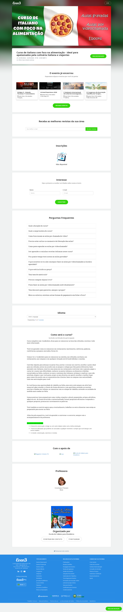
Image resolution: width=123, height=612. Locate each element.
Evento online (40, 567)
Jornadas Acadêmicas (42, 580)
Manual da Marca (43, 601)
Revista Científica (67, 564)
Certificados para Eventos (70, 587)
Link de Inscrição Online (69, 583)
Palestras (38, 585)
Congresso (39, 571)
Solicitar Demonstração (96, 567)
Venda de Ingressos (68, 569)
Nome (31, 190)
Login (107, 3)
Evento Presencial (41, 564)
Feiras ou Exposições (41, 590)
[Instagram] (21, 572)
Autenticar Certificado (95, 573)
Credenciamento (67, 590)
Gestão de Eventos (68, 571)
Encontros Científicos (41, 587)
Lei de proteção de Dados (67, 601)
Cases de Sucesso (94, 564)
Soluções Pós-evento (68, 573)
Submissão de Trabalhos (69, 576)
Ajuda (91, 578)
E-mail (65, 190)
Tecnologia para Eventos (69, 578)
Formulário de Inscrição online (71, 580)
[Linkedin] (18, 572)
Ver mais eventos (61, 105)
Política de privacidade (82, 601)
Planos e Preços (94, 571)
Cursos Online (40, 583)
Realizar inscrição (98, 56)
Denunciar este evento (62, 551)
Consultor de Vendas (95, 569)
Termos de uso (54, 601)
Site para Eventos (67, 585)
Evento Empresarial (41, 562)
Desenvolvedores (94, 576)
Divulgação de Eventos (69, 567)
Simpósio (38, 573)
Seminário (39, 576)
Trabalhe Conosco (32, 601)
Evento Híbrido (40, 569)
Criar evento (93, 562)
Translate (41, 320)
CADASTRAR (61, 202)
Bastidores (93, 601)
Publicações (66, 562)
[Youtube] (24, 572)
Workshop (39, 578)
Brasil (21, 584)
